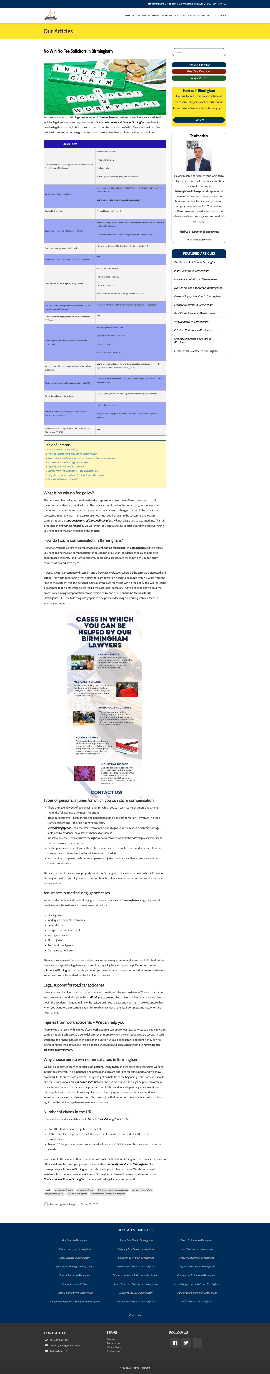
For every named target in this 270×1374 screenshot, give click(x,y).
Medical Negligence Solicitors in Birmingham (196, 1284)
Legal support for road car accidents (66, 466)
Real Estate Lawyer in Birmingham (194, 313)
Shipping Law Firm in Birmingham (136, 1249)
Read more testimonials (199, 239)
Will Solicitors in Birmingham (191, 321)
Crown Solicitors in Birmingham (196, 1240)
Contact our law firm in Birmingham (65, 1179)
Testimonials (113, 1351)
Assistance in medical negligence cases (68, 462)
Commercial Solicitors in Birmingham (196, 351)
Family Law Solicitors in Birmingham (195, 262)
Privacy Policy (114, 1347)
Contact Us (135, 1315)
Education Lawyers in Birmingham (136, 1257)
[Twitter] (186, 1343)
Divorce (201, 15)
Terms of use (113, 1343)
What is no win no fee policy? (62, 449)
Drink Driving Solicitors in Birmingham (197, 1292)
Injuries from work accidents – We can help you (73, 470)
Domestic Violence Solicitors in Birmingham (136, 1275)
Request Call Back (199, 65)
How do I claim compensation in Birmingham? (72, 453)
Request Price (199, 78)
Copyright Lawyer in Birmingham (135, 1292)
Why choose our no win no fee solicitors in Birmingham (76, 475)
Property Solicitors (175, 15)
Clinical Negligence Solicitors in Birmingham (192, 340)
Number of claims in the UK (62, 479)
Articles (136, 15)
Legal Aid (191, 15)
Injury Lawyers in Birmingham (191, 270)
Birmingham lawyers (102, 997)
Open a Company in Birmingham (75, 1292)
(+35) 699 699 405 (216, 3)
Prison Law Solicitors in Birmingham (136, 1301)
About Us (211, 15)
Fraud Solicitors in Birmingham (196, 1249)
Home (127, 15)
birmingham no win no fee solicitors (113, 1190)
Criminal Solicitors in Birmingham (194, 330)
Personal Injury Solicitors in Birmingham (197, 296)
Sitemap (111, 1339)
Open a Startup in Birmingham (75, 1275)
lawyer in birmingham (54, 1193)
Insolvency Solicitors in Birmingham (195, 279)
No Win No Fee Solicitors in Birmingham (108, 1193)
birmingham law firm (64, 1190)
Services (146, 15)
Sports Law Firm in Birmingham (135, 1240)
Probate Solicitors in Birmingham (193, 305)
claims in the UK (96, 1119)
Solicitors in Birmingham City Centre (75, 1266)
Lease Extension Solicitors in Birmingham (136, 1284)
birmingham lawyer (85, 1190)
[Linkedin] (197, 1343)
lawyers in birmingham (77, 1193)
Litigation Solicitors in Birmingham (196, 1266)
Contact (222, 15)
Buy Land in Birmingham (75, 1240)
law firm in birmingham (142, 1190)
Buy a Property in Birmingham (75, 1249)
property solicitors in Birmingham (128, 1164)
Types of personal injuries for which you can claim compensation (82, 457)
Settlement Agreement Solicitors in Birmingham (75, 1301)
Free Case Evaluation (199, 71)
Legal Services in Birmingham (75, 1257)
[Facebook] (175, 1343)
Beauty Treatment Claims (75, 1284)
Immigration (158, 15)
